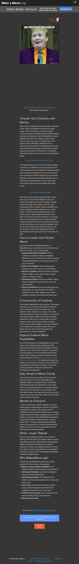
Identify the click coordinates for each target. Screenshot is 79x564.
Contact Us (58, 558)
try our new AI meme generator (39, 192)
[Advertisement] (15, 56)
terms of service (36, 558)
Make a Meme (14, 3)
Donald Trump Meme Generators (44, 510)
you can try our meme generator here (39, 160)
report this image (39, 526)
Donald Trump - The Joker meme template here (39, 107)
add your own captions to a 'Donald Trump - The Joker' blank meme (39, 518)
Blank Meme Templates (42, 561)
